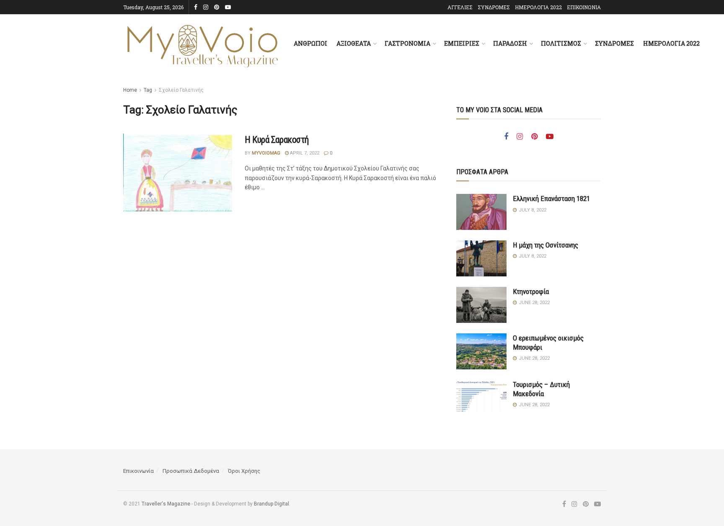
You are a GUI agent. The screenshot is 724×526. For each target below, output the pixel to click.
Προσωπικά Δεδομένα (191, 471)
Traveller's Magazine (166, 504)
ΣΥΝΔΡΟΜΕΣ (494, 7)
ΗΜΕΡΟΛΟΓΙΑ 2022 (538, 7)
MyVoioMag (266, 153)
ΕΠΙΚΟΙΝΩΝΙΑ (584, 7)
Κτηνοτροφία (531, 291)
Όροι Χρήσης (244, 471)
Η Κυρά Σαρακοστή (277, 139)
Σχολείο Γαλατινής (181, 90)
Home (130, 90)
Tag (148, 90)
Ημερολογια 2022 (671, 43)
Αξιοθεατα (353, 43)
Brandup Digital (271, 504)
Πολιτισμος (561, 43)
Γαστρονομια (407, 43)
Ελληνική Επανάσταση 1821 (551, 198)
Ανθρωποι (310, 43)
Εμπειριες (461, 43)
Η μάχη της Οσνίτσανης (545, 245)
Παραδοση (510, 43)
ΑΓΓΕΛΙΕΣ (460, 7)
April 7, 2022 (304, 153)
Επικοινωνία (138, 471)
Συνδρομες (614, 43)
